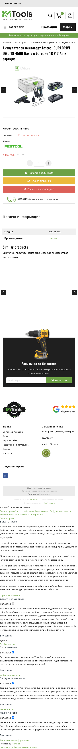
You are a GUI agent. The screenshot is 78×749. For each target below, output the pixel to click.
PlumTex (16, 743)
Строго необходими (24, 511)
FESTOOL (52, 238)
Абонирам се (59, 380)
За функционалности (60, 511)
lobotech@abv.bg (50, 444)
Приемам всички (28, 747)
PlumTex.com (49, 503)
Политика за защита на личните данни (39, 491)
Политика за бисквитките (39, 494)
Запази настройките (10, 747)
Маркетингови (7, 514)
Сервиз (6, 449)
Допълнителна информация (29, 514)
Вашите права (7, 511)
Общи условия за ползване (39, 488)
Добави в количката (41, 173)
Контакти (7, 453)
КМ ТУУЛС (34, 499)
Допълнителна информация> (14, 740)
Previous (3, 90)
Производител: (14, 238)
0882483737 (47, 437)
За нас (6, 436)
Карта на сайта (10, 440)
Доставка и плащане (13, 431)
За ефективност (42, 511)
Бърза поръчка (41, 181)
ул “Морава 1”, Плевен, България (58, 431)
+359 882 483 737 (13, 3)
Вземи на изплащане (40, 189)
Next (74, 90)
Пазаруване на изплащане (15, 444)
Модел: (9, 231)
